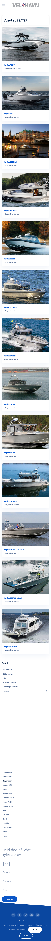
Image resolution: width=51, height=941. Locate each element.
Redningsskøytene (10, 686)
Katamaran (7, 793)
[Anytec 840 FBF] (25, 335)
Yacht (5, 831)
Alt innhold (7, 669)
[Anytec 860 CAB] (25, 286)
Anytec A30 (8, 113)
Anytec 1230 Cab (10, 646)
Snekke (6, 823)
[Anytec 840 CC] (25, 432)
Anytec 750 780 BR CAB (13, 598)
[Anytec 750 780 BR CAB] (25, 577)
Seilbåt (6, 814)
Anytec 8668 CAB (11, 162)
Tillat (35, 930)
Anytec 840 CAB (10, 501)
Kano (5, 836)
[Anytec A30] (25, 92)
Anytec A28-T (9, 65)
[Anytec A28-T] (25, 44)
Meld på (10, 899)
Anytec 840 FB (9, 404)
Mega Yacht (7, 802)
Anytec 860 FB (9, 259)
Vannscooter (8, 827)
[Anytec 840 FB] (25, 383)
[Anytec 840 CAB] (25, 480)
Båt (4, 678)
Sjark (5, 819)
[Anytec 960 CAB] (25, 189)
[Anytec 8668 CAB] (25, 141)
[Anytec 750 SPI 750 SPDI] (25, 528)
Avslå (26, 936)
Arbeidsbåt (7, 772)
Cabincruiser (8, 776)
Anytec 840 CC (9, 452)
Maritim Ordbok (9, 682)
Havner (6, 691)
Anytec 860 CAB (10, 307)
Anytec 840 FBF (10, 356)
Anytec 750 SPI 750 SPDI (14, 549)
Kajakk (6, 789)
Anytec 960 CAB (10, 210)
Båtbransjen (8, 674)
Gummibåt (7, 785)
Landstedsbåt (10, 69)
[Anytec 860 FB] (25, 238)
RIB (4, 810)
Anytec (18, 69)
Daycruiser (9, 117)
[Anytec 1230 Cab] (25, 625)
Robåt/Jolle (8, 806)
